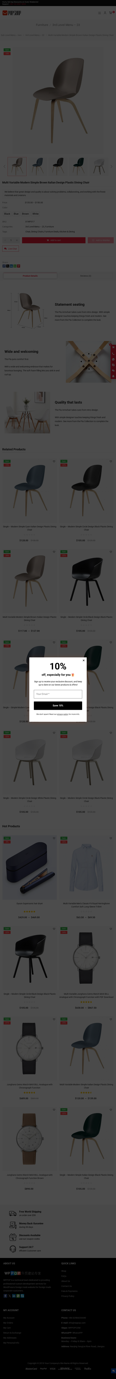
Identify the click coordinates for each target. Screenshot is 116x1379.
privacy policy (62, 714)
